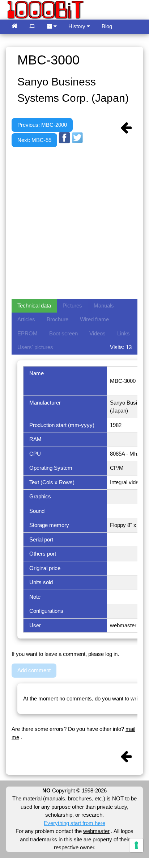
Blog (107, 26)
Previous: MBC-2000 (42, 125)
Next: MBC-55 (34, 140)
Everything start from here (74, 823)
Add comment (34, 670)
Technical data (34, 305)
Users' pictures (35, 347)
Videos (97, 333)
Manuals (104, 305)
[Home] (15, 27)
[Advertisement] (74, 221)
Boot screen (63, 333)
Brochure (57, 319)
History (77, 26)
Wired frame (94, 319)
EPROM (27, 333)
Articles (26, 319)
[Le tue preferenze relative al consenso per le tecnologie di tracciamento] (136, 845)
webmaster (96, 831)
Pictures (72, 305)
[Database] (32, 27)
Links (123, 333)
